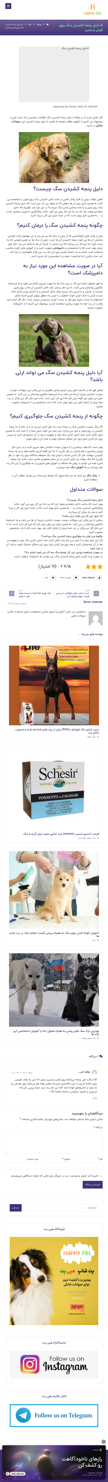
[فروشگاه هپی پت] (54, 1281)
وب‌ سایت (32, 1159)
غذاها (89, 737)
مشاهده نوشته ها (18, 603)
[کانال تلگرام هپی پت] (54, 1415)
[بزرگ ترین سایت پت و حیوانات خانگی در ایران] (93, 10)
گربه (80, 838)
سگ (46, 578)
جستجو (16, 1207)
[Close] (104, 1442)
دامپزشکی (58, 248)
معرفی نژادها (86, 1038)
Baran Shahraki (88, 578)
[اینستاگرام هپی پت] (54, 1364)
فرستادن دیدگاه (93, 1184)
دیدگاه (98, 1127)
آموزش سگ (77, 467)
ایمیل (66, 1159)
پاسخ (95, 1098)
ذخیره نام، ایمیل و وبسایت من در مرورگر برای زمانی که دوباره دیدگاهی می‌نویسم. (54, 1176)
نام (100, 1159)
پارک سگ (92, 475)
